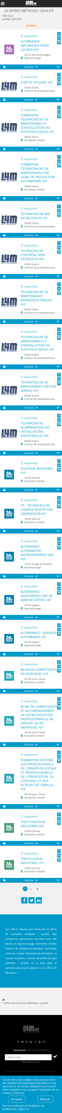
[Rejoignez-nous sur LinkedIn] (31, 1042)
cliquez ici (23, 1109)
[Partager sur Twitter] (31, 900)
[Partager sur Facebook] (24, 900)
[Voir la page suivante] (37, 889)
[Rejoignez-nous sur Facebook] (18, 1042)
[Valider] (55, 1056)
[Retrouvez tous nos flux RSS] (43, 1042)
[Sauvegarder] (4, 67)
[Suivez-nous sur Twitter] (22, 1042)
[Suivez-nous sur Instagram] (26, 1042)
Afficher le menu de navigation (2, 3)
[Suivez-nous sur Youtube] (39, 1042)
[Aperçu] (58, 67)
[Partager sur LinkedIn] (39, 900)
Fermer (61, 1077)
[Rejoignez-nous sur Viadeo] (35, 1042)
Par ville (7, 15)
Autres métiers (12, 19)
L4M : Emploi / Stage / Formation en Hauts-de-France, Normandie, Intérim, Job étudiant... (31, 3)
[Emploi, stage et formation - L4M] (3, 999)
